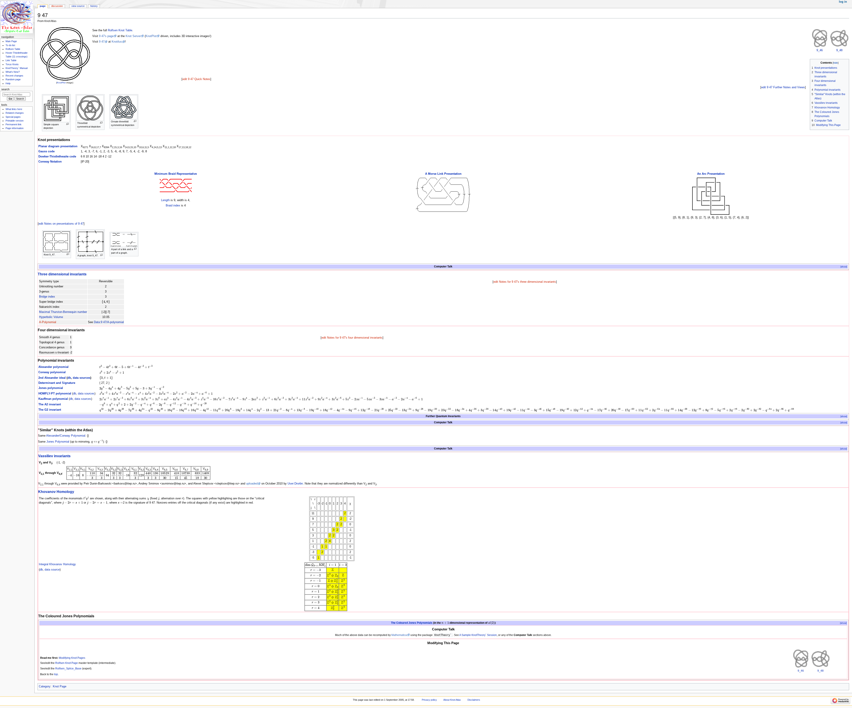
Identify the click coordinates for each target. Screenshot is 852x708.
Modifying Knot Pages (72, 657)
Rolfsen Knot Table (120, 30)
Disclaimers (473, 699)
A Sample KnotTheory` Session (478, 635)
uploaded (252, 483)
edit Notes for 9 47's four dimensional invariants (352, 337)
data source (52, 569)
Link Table (11, 60)
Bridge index (47, 296)
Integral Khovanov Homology (57, 564)
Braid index (173, 205)
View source (78, 6)
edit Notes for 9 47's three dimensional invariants (524, 281)
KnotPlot (61, 82)
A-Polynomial (47, 322)
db (69, 377)
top (56, 674)
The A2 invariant (49, 404)
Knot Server (133, 36)
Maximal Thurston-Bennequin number (63, 312)
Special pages (13, 117)
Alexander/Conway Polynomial (65, 435)
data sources (81, 377)
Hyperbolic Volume (51, 317)
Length (165, 200)
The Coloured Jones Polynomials (411, 622)
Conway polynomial (52, 372)
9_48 (839, 50)
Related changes (15, 113)
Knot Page (59, 686)
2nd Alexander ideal (52, 377)
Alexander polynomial (53, 367)
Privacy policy (429, 699)
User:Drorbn (295, 483)
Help (8, 83)
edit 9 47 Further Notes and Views (783, 87)
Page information (15, 128)
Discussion (57, 6)
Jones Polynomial (57, 441)
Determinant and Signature (56, 382)
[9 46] (819, 37)
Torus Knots (12, 64)
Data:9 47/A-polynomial (109, 322)
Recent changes (14, 75)
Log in (843, 1)
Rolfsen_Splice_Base (68, 668)
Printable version (15, 120)
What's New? (13, 72)
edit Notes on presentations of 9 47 (61, 223)
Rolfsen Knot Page (66, 663)
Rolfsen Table (13, 49)
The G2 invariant (49, 409)
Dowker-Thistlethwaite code (57, 156)
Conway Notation (50, 161)
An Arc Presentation (711, 173)
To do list (10, 45)
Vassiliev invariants (54, 456)
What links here (14, 109)
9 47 (102, 41)
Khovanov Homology (56, 492)
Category (44, 686)
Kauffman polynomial (53, 398)
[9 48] (839, 37)
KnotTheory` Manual (17, 68)
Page (42, 6)
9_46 (819, 50)
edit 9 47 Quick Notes (196, 79)
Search (5, 89)
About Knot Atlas (452, 699)
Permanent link (14, 124)
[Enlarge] (67, 124)
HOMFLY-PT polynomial (54, 393)
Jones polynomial (50, 388)
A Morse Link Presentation (443, 173)
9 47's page (106, 36)
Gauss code (46, 151)
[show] (843, 266)
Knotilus (117, 41)
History (94, 6)
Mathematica (399, 635)
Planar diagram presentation (57, 146)
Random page (13, 79)
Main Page (11, 41)
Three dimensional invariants (62, 274)
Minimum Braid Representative (175, 173)
